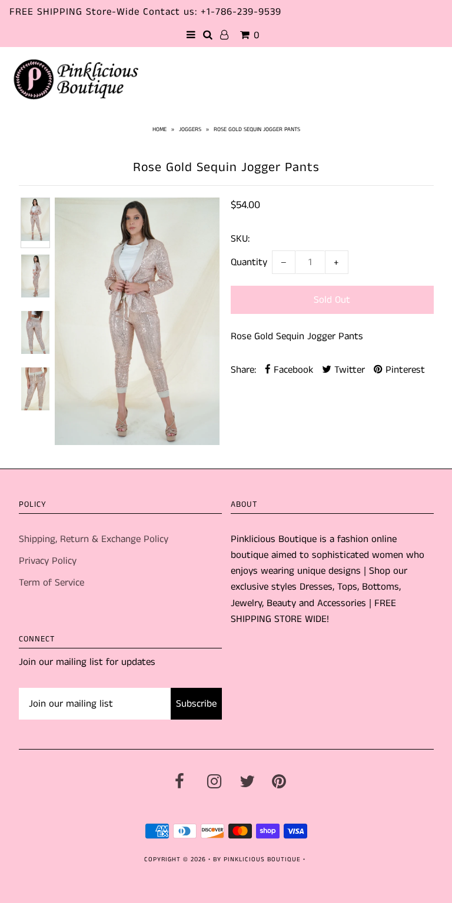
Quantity (249, 262)
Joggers (190, 129)
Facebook (292, 370)
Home (159, 129)
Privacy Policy (48, 561)
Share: (243, 370)
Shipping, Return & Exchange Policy (93, 539)
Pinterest (404, 370)
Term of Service (51, 583)
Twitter (348, 370)
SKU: (240, 239)
